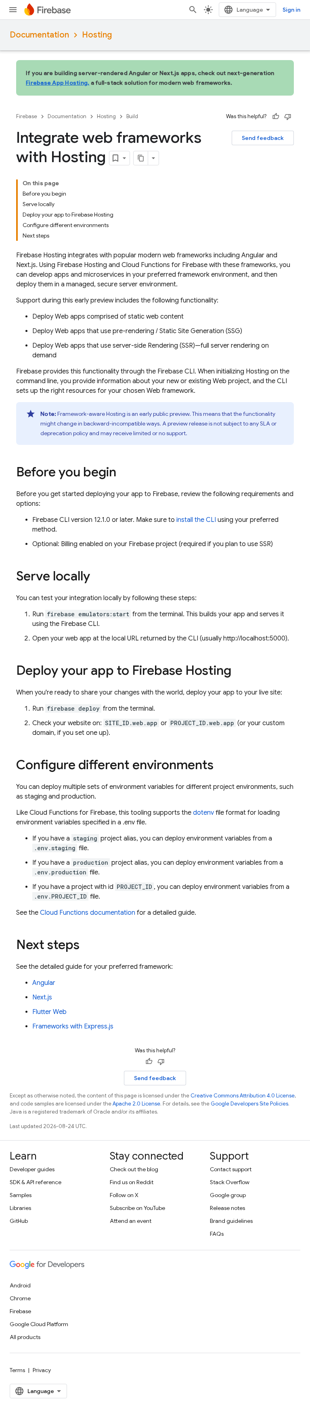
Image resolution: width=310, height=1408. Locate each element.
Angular (43, 983)
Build (132, 116)
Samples (20, 1195)
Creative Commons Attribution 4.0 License (243, 1095)
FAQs (217, 1233)
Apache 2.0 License (136, 1103)
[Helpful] (276, 117)
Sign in (291, 9)
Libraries (20, 1208)
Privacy (42, 1370)
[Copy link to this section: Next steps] (88, 946)
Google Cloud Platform (39, 1324)
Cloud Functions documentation (87, 913)
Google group (228, 1195)
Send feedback (263, 138)
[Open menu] (13, 9)
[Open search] (193, 10)
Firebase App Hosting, (57, 82)
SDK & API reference (35, 1182)
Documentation (39, 35)
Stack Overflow (229, 1182)
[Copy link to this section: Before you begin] (124, 473)
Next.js (42, 997)
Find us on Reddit (131, 1182)
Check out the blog (134, 1169)
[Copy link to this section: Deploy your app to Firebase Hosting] (239, 671)
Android (20, 1285)
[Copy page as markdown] (141, 158)
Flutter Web (49, 1012)
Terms (17, 1370)
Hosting (97, 35)
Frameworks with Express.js (72, 1026)
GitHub (19, 1220)
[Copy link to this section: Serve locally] (98, 577)
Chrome (20, 1298)
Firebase (26, 116)
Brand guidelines (231, 1220)
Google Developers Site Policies (249, 1103)
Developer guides (32, 1169)
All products (25, 1337)
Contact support (230, 1169)
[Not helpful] (288, 117)
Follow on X (124, 1195)
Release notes (227, 1208)
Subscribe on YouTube (137, 1208)
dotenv (203, 813)
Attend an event (130, 1220)
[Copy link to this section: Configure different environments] (222, 766)
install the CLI (196, 520)
